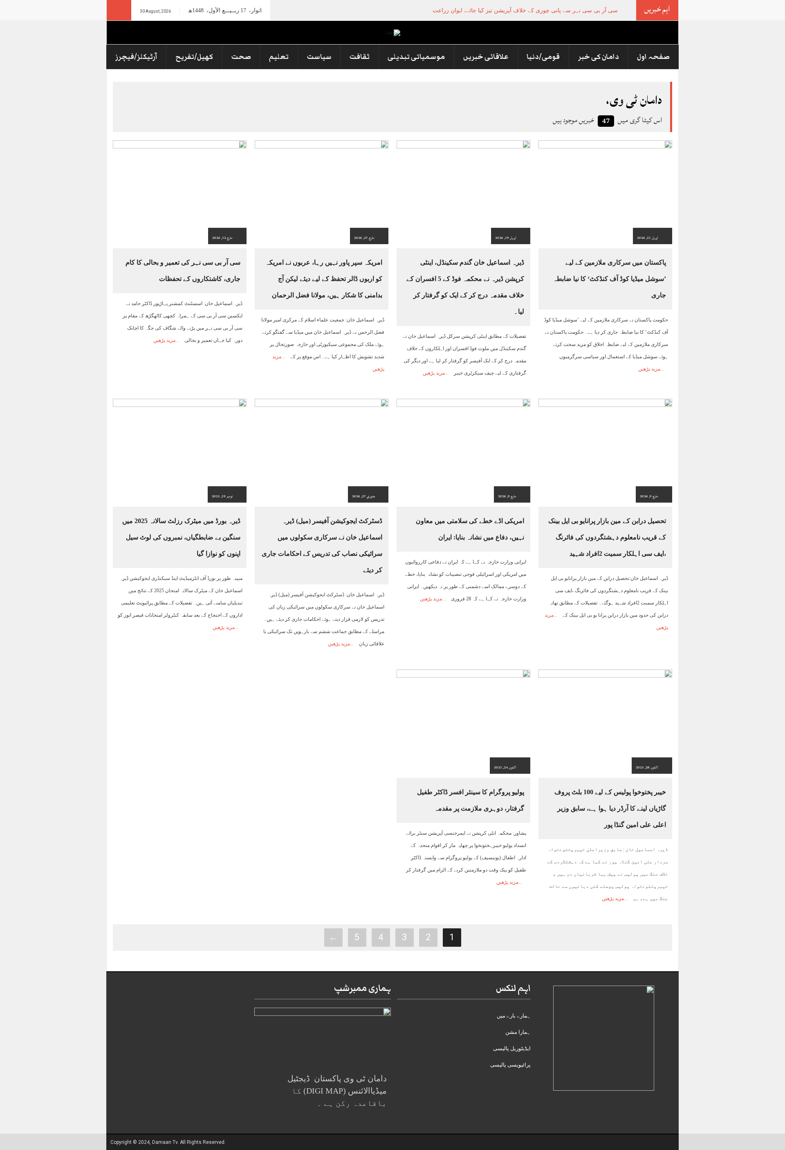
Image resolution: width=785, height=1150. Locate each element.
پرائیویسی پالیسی (510, 1065)
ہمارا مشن (518, 1032)
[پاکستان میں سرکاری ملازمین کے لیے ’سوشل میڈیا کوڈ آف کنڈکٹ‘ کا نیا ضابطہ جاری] (605, 191)
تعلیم (279, 57)
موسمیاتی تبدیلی (416, 57)
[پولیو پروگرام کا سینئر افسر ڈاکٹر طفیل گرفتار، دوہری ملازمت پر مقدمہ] (463, 721)
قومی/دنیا (543, 57)
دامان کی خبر (598, 57)
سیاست (319, 57)
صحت (241, 57)
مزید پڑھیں (649, 369)
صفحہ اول (653, 57)
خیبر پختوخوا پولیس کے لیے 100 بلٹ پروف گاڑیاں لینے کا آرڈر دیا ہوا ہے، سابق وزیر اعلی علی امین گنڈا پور (610, 808)
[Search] (119, 10)
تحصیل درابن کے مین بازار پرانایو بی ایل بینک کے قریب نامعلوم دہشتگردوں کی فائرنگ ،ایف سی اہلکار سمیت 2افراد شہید (607, 537)
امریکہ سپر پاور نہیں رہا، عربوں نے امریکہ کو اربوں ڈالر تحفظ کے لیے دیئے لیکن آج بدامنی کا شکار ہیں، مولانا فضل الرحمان (323, 279)
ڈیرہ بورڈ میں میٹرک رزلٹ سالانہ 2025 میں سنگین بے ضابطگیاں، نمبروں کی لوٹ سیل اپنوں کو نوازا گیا (181, 537)
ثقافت (360, 57)
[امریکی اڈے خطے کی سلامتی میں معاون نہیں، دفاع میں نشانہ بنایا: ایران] (463, 450)
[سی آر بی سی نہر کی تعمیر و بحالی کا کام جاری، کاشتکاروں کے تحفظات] (180, 191)
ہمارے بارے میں (514, 1016)
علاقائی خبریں (486, 57)
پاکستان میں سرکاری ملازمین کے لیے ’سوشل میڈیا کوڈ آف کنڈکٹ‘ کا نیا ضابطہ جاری (609, 279)
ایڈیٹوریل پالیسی (512, 1048)
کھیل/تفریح (194, 57)
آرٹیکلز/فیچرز (136, 57)
